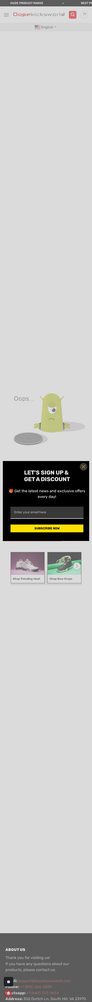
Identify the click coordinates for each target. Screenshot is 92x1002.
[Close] (83, 466)
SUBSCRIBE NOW (47, 528)
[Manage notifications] (8, 993)
